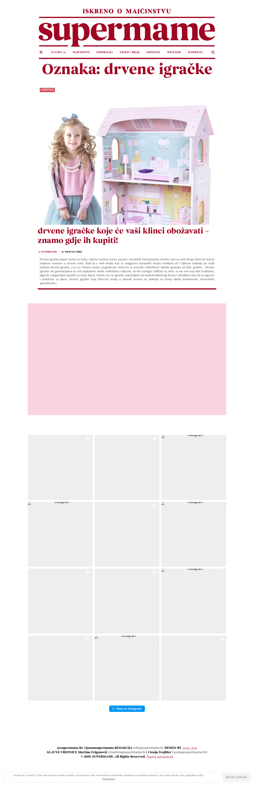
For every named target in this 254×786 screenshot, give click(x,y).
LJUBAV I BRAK (130, 52)
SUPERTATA (195, 52)
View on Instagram (129, 708)
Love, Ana (189, 748)
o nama (56, 52)
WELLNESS (174, 52)
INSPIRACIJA (104, 52)
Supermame (49, 252)
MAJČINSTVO (81, 52)
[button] (60, 467)
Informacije (108, 779)
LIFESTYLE (153, 52)
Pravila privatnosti (159, 756)
